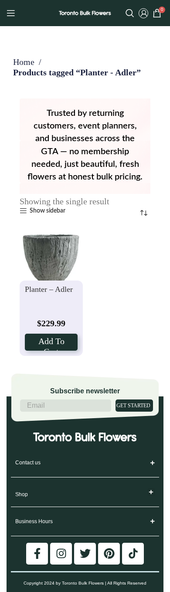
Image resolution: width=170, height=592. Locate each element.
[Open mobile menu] (11, 13)
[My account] (143, 13)
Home (25, 62)
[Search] (130, 13)
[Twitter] (85, 554)
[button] (151, 492)
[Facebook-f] (37, 554)
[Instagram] (61, 554)
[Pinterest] (109, 554)
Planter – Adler (49, 289)
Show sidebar (47, 211)
